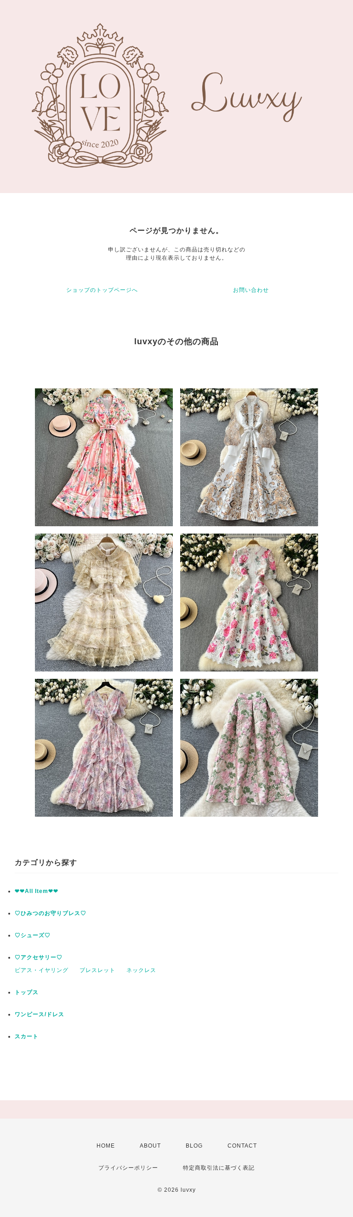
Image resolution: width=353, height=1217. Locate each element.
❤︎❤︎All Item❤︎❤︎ (36, 891)
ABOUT (150, 1146)
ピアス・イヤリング (41, 970)
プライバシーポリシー (128, 1168)
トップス (27, 992)
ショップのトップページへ (102, 290)
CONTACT (242, 1146)
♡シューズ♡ (33, 935)
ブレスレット (97, 970)
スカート (27, 1036)
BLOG (194, 1146)
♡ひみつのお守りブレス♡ (50, 913)
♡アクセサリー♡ (39, 957)
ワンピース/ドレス (39, 1014)
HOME (106, 1146)
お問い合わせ (251, 290)
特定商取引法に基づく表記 (219, 1168)
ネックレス (141, 970)
